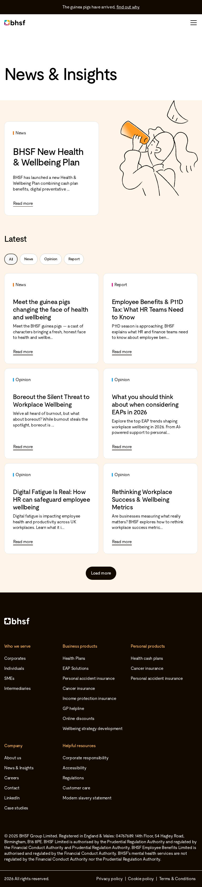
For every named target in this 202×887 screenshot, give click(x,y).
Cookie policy (141, 878)
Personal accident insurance (88, 678)
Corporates (15, 658)
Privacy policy (109, 878)
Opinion (50, 259)
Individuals (14, 668)
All (11, 259)
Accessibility (75, 767)
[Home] (101, 621)
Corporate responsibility (85, 757)
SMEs (9, 678)
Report (73, 259)
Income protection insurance (89, 698)
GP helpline (73, 708)
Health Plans (74, 658)
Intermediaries (17, 688)
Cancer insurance (79, 688)
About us (12, 757)
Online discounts (78, 718)
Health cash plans (147, 658)
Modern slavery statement (87, 797)
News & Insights (18, 767)
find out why (128, 7)
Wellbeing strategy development (92, 728)
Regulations (73, 777)
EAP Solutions (76, 668)
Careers (11, 777)
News (28, 259)
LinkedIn (11, 797)
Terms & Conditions (177, 878)
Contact (11, 787)
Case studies (16, 807)
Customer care (76, 787)
